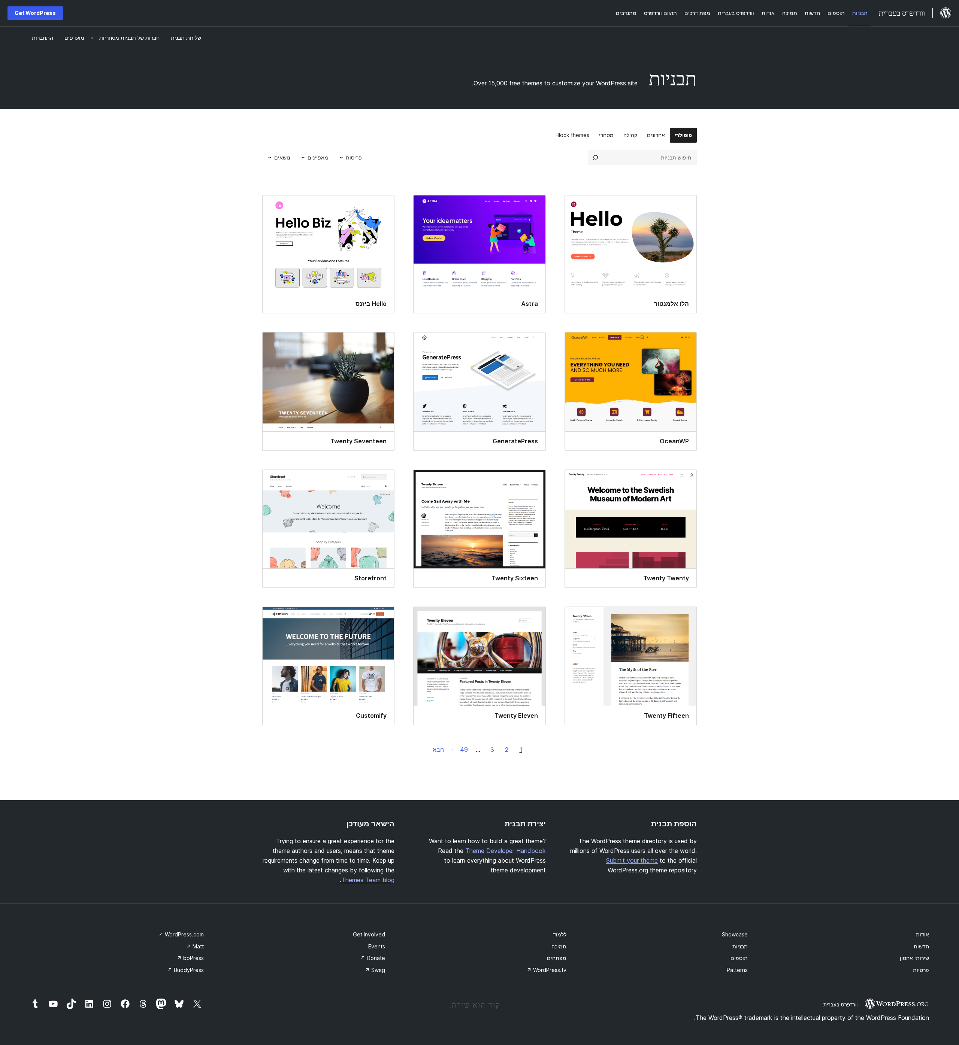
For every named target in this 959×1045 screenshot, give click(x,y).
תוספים (739, 958)
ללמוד (559, 934)
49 (464, 749)
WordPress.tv (546, 970)
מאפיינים (318, 157)
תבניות (740, 946)
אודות (922, 934)
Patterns (737, 970)
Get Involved (369, 934)
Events (376, 946)
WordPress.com (181, 934)
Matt (195, 946)
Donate (372, 958)
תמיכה (558, 946)
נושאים (282, 157)
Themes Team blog (367, 880)
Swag (375, 970)
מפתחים (556, 958)
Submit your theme (632, 860)
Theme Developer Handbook (505, 850)
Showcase (735, 934)
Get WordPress (35, 13)
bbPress (190, 958)
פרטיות (921, 970)
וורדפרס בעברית (840, 1005)
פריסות (354, 157)
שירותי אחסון (914, 958)
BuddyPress (185, 970)
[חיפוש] (595, 157)
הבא (438, 749)
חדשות (921, 946)
